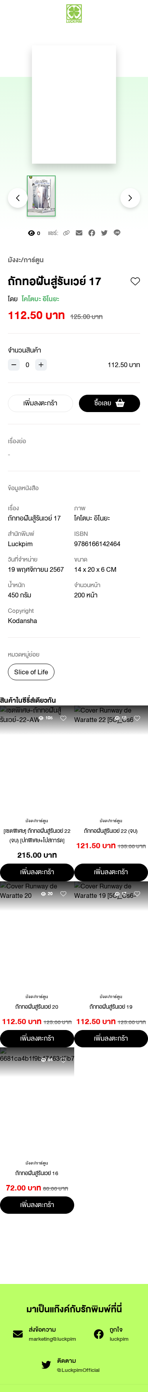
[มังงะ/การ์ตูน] (37, 820)
